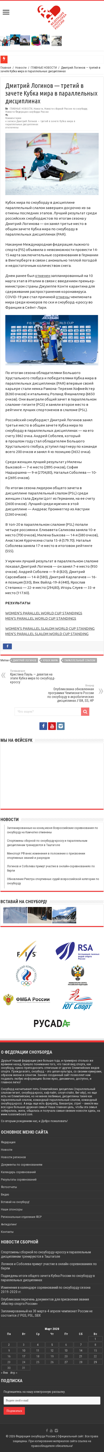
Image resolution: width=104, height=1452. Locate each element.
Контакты (7, 1232)
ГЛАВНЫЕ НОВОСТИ (44, 67)
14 (80, 1350)
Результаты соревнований (19, 1179)
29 (95, 1362)
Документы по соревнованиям (21, 1164)
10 (23, 1350)
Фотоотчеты (9, 1187)
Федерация (8, 1142)
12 (52, 1350)
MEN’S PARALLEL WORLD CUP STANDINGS (40, 618)
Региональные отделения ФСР (21, 1217)
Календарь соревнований (18, 1172)
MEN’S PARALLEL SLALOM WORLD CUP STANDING (47, 634)
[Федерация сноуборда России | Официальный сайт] (52, 17)
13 (66, 1350)
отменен (42, 276)
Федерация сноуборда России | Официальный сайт (49, 1436)
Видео (5, 1194)
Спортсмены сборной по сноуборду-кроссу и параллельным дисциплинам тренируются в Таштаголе (46, 1254)
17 (23, 1356)
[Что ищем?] (85, 712)
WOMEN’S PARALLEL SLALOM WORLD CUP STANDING (50, 628)
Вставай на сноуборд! (15, 1202)
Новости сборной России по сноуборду (65, 108)
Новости (21, 67)
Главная (5, 67)
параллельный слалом (79, 660)
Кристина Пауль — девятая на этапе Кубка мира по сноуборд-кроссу (32, 676)
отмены (63, 297)
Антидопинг (9, 1224)
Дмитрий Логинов (24, 660)
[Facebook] (43, 726)
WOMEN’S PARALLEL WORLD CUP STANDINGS (43, 613)
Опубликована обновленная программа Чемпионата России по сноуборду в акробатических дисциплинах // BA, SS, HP (70, 693)
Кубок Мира (50, 660)
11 (37, 1350)
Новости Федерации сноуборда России (27, 111)
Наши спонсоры (11, 1209)
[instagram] (61, 726)
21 (80, 1356)
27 (66, 1362)
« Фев (4, 1372)
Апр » (13, 1372)
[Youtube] (52, 726)
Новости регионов (13, 1157)
